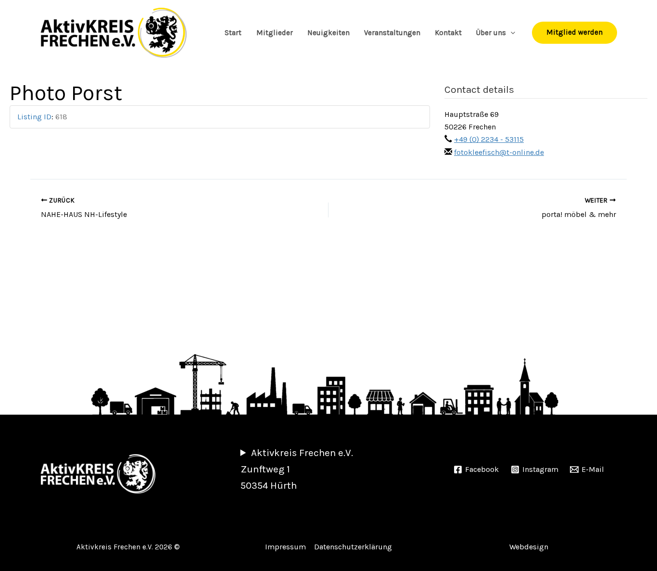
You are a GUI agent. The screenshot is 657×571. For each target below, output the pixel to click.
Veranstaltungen (392, 32)
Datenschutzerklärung (353, 546)
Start (233, 32)
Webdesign (528, 546)
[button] (510, 32)
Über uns (491, 32)
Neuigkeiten (328, 32)
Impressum (285, 546)
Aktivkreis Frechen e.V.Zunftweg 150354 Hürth (296, 469)
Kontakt (448, 32)
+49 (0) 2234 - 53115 (489, 139)
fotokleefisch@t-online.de (499, 152)
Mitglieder (274, 32)
